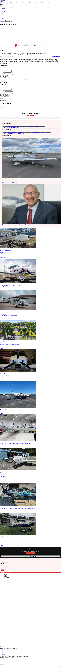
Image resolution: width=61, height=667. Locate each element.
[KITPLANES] (32, 2)
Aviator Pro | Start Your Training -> (11, 56)
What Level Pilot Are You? (3, 78)
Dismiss (1, 81)
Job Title (1, 92)
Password (1, 663)
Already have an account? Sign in (4, 80)
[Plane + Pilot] (38, 2)
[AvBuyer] (26, 2)
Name (1, 561)
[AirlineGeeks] (13, 2)
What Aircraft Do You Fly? (3, 77)
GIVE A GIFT (6, 576)
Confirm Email (2, 69)
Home (1, 21)
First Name (1, 70)
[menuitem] (31, 8)
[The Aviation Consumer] (45, 2)
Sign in (3, 106)
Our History (3, 651)
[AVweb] (19, 2)
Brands (1, 1)
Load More (1, 546)
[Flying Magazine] (2, 2)
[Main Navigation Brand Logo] (1, 5)
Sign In (1, 664)
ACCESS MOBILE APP (7, 577)
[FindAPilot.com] (3, 3)
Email (1, 68)
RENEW (5, 575)
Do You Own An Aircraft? (3, 76)
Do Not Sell (3, 655)
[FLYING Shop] (9, 3)
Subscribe (1, 106)
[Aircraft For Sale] (7, 2)
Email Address (2, 563)
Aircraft (3, 21)
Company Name (2, 74)
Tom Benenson (2, 109)
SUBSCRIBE (5, 574)
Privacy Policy (3, 654)
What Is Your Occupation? (3, 75)
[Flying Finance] (51, 2)
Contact (3, 652)
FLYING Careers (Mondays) (5, 566)
